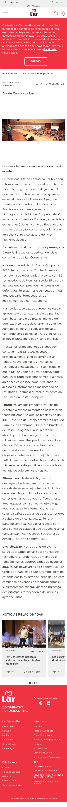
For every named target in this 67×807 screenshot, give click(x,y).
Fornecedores (40, 749)
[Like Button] (36, 84)
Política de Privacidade (48, 798)
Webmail (38, 727)
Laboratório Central (43, 753)
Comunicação (9, 744)
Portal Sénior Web (43, 735)
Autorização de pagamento (47, 740)
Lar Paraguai (33, 6)
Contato (6, 768)
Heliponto (7, 776)
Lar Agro (6, 731)
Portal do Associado (43, 731)
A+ (18, 2)
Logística (38, 744)
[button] (30, 683)
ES (57, 2)
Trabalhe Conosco (11, 772)
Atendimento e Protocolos (47, 757)
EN (61, 2)
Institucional (8, 727)
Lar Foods (7, 735)
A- (12, 2)
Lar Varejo (7, 740)
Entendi (35, 61)
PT (52, 2)
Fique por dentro (20, 74)
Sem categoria (10, 86)
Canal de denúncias (12, 785)
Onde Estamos (9, 781)
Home (5, 74)
